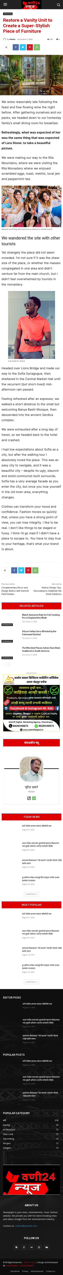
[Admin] (5, 39)
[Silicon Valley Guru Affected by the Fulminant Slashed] (11, 636)
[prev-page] (3, 664)
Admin (12, 39)
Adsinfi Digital (12, 1265)
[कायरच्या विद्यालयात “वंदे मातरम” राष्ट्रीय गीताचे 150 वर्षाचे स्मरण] (11, 865)
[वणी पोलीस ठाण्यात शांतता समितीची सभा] (11, 831)
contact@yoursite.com (26, 1225)
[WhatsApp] (37, 47)
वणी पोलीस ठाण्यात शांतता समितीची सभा (36, 826)
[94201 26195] (29, 800)
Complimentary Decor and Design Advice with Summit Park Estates (15, 590)
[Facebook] (16, 47)
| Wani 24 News (29, 1262)
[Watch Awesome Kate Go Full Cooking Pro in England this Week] (11, 619)
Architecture (7, 625)
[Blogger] (16, 1247)
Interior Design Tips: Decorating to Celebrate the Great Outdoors (47, 590)
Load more (30, 894)
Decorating (8, 14)
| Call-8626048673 (26, 1265)
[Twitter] (23, 47)
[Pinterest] (30, 47)
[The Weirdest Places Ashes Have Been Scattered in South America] (11, 653)
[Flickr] (31, 1247)
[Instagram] (39, 1247)
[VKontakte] (47, 1247)
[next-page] (8, 664)
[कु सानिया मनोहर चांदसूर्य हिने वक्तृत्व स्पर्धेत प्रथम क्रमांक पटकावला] (11, 882)
